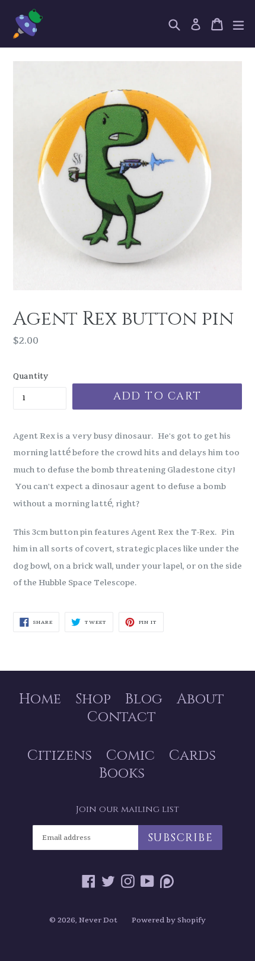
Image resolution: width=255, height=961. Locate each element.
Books (122, 773)
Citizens (59, 755)
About (200, 699)
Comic (130, 755)
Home (40, 699)
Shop (93, 699)
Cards (192, 755)
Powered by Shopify (169, 920)
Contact (121, 717)
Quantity (30, 376)
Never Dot (98, 920)
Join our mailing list (127, 809)
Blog (143, 699)
